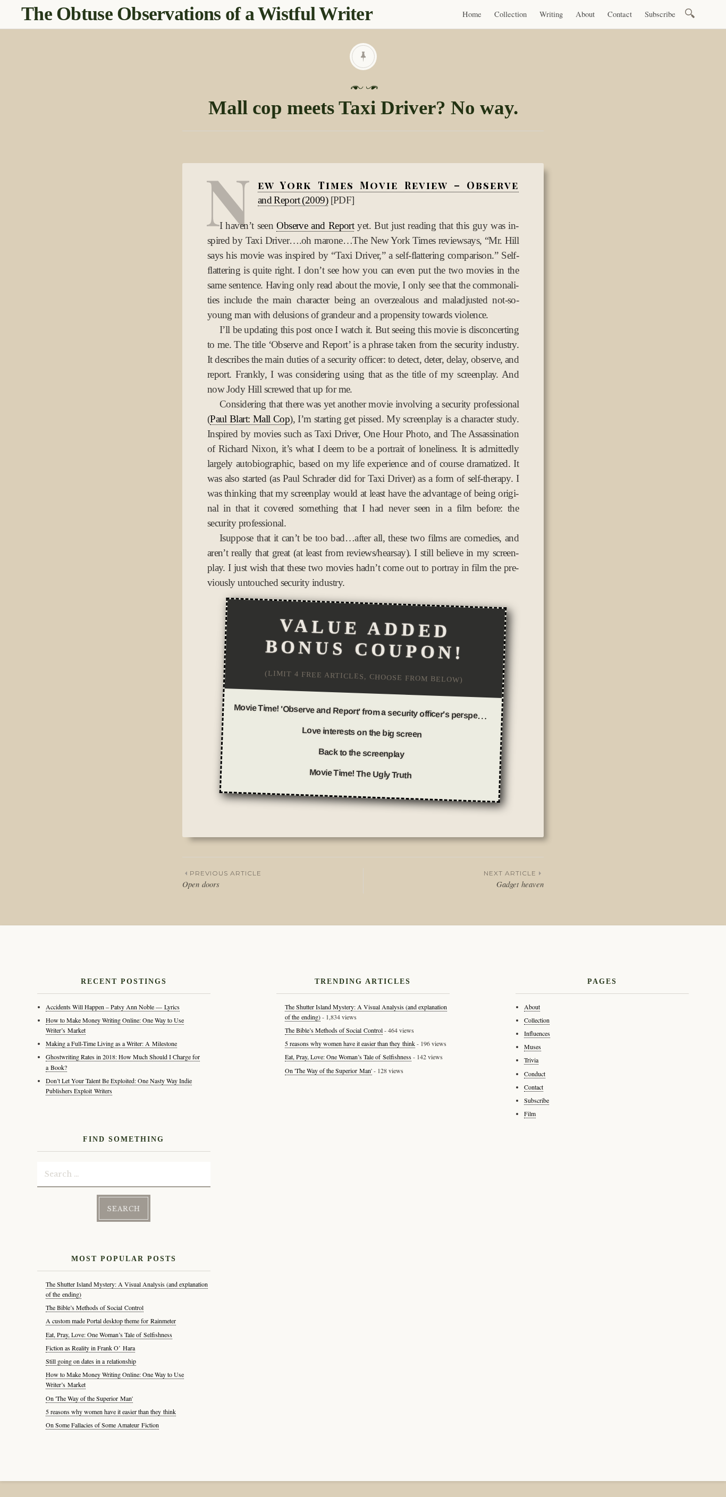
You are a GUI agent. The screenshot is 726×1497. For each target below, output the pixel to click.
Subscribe (660, 14)
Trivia (531, 1060)
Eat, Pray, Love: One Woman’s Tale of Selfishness (109, 1334)
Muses (532, 1046)
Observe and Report (315, 225)
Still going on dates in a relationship (91, 1361)
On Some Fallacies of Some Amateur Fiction (102, 1425)
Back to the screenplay (361, 753)
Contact (619, 14)
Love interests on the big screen (362, 732)
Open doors (221, 879)
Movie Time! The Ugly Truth (360, 774)
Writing (551, 14)
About (585, 14)
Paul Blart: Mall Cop (250, 418)
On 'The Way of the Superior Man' (89, 1398)
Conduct (534, 1073)
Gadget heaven (514, 879)
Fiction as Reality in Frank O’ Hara (90, 1347)
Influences (537, 1033)
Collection (510, 14)
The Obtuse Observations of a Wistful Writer (197, 13)
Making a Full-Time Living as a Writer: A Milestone (111, 1043)
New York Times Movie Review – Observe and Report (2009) (388, 192)
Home (472, 14)
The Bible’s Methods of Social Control (94, 1307)
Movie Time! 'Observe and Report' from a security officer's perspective (364, 712)
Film (530, 1113)
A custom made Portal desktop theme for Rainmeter (111, 1320)
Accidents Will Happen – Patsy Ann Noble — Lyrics (113, 1006)
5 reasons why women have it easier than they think (111, 1411)
